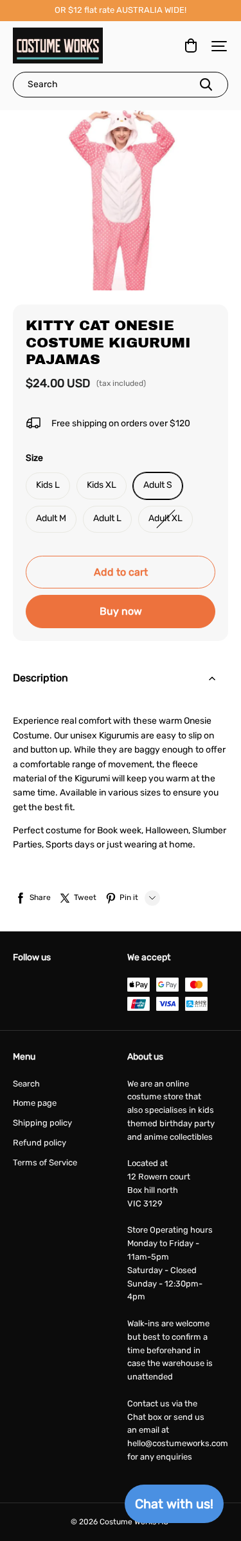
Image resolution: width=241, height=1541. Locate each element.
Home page (35, 1103)
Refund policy (39, 1142)
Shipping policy (42, 1123)
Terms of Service (45, 1162)
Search (26, 1083)
